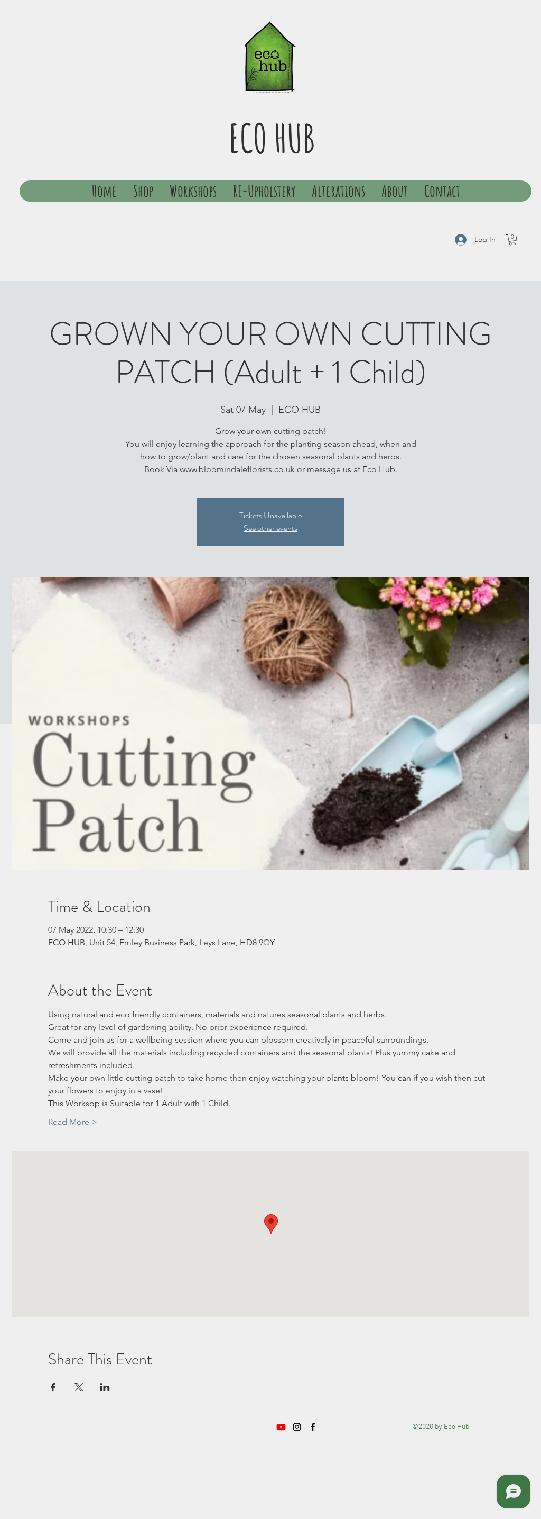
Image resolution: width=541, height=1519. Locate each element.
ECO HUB (272, 137)
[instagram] (297, 1427)
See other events (270, 528)
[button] (512, 239)
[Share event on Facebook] (53, 1387)
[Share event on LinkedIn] (105, 1387)
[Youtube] (281, 1427)
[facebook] (312, 1427)
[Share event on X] (79, 1387)
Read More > (72, 1122)
